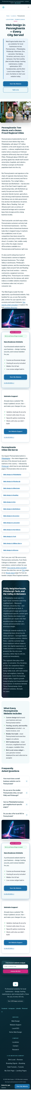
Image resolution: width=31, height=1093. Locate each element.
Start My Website (15, 84)
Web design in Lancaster (11, 523)
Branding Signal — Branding (15, 1063)
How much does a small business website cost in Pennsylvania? (11, 781)
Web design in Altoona (10, 550)
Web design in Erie (9, 502)
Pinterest (25, 1008)
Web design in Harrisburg (11, 529)
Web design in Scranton (11, 516)
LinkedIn (18, 1008)
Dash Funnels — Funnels (15, 1067)
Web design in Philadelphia (12, 474)
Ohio (23, 570)
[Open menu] (28, 7)
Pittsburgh (5, 466)
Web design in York (9, 536)
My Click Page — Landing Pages (15, 1071)
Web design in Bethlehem (11, 509)
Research (15, 1049)
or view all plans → (9, 383)
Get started (18, 2)
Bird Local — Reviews (15, 1060)
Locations (13, 16)
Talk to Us (15, 90)
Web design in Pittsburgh (11, 481)
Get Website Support (15, 431)
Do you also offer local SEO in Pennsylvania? (13, 815)
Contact (15, 1046)
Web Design (15, 1021)
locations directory (10, 307)
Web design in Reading (10, 495)
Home (7, 16)
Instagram (12, 1008)
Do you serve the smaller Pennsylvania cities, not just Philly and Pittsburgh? (13, 792)
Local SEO (15, 1028)
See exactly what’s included (16, 568)
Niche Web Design (15, 1032)
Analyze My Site (15, 971)
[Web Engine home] (3, 7)
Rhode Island (10, 573)
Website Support (15, 1025)
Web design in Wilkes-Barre (12, 543)
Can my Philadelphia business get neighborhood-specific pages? (13, 804)
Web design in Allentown (11, 488)
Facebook (4, 1008)
